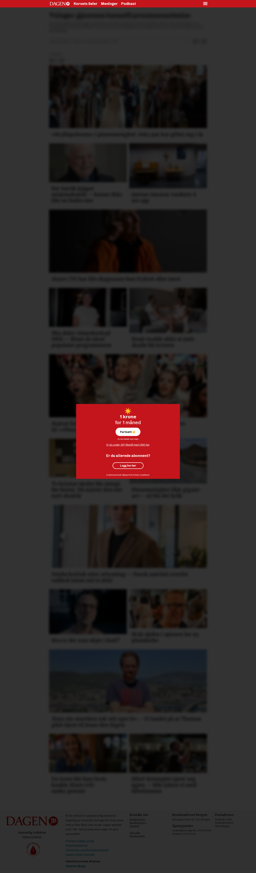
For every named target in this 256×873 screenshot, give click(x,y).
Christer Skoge (75, 866)
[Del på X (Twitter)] (199, 42)
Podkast (128, 3)
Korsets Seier (85, 3)
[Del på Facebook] (195, 42)
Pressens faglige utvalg (80, 841)
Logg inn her (128, 465)
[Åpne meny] (205, 3)
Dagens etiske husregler (80, 854)
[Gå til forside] (60, 3)
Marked (134, 826)
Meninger (109, 3)
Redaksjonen (137, 819)
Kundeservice (138, 822)
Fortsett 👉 (128, 432)
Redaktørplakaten (77, 845)
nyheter (56, 54)
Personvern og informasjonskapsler (87, 850)
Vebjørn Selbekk (32, 836)
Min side (135, 832)
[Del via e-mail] (204, 42)
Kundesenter (137, 836)
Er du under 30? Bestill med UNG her (128, 445)
